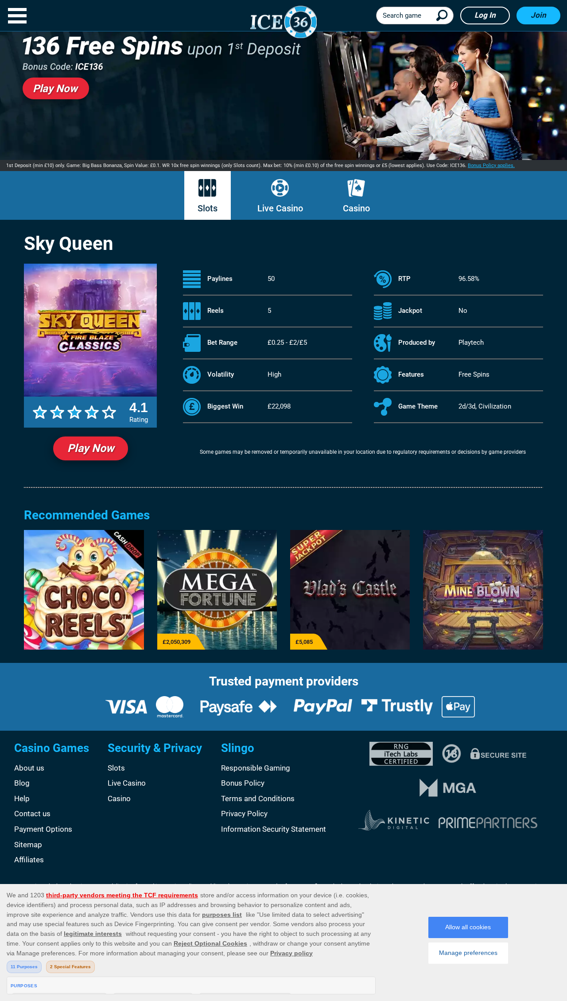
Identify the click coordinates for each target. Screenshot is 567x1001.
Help (22, 798)
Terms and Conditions (258, 798)
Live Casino (280, 208)
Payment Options (43, 829)
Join (538, 15)
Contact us (32, 813)
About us (29, 767)
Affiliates (29, 859)
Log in (485, 15)
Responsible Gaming (255, 767)
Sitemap (28, 844)
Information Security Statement (273, 829)
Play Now (90, 448)
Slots (207, 208)
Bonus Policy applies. (491, 165)
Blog (22, 783)
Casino (356, 208)
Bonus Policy (242, 783)
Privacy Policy (244, 813)
